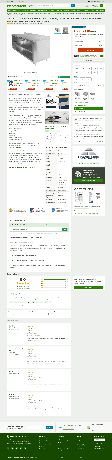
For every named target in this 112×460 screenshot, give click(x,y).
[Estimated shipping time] (99, 120)
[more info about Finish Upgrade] (99, 46)
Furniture (66, 10)
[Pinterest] (25, 448)
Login (75, 36)
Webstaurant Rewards (44, 441)
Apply (101, 56)
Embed (57, 131)
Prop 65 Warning (30, 167)
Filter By (31, 311)
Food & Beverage (42, 10)
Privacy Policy (54, 233)
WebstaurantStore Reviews (64, 448)
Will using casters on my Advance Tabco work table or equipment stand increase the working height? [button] (37, 266)
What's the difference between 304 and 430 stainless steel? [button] (27, 260)
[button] (57, 30)
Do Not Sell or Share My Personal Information (93, 457)
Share (54, 77)
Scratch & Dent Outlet (63, 441)
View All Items (21, 76)
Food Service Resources (64, 446)
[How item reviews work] (29, 288)
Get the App (21, 1)
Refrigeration (25, 10)
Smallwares (33, 10)
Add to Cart (13, 88)
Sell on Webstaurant (82, 448)
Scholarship (80, 446)
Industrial (92, 10)
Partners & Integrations (45, 448)
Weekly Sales (61, 443)
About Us (79, 439)
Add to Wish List (88, 60)
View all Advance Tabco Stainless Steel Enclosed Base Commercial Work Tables (89, 162)
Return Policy (80, 450)
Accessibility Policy (76, 457)
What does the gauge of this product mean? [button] (23, 255)
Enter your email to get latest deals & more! (15, 427)
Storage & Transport (76, 10)
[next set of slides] (69, 85)
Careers (79, 443)
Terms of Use (46, 233)
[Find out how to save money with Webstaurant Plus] (8, 81)
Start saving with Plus (68, 429)
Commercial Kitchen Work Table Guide (90, 213)
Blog (59, 439)
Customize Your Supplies (45, 444)
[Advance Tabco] (88, 153)
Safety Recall (61, 450)
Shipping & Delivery (100, 448)
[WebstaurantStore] (20, 436)
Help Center (11, 1)
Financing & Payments (82, 444)
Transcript (52, 131)
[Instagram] (8, 448)
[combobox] (54, 5)
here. (20, 147)
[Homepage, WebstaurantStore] (20, 6)
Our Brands (80, 441)
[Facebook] (16, 448)
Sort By (10, 311)
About (47, 131)
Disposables (59, 10)
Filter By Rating (54, 311)
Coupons (60, 444)
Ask (65, 229)
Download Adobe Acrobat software (81, 208)
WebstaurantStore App (45, 443)
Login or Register (88, 287)
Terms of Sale (50, 457)
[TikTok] (21, 448)
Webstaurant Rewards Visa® (86, 56)
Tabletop (51, 10)
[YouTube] (12, 448)
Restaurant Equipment (14, 10)
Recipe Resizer (43, 446)
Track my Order (99, 443)
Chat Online (98, 446)
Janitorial (85, 10)
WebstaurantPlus (43, 439)
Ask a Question (65, 77)
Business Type (100, 10)
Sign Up (49, 427)
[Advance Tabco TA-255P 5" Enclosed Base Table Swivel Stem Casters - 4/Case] (16, 85)
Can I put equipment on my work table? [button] (21, 242)
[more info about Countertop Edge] (99, 42)
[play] (57, 117)
